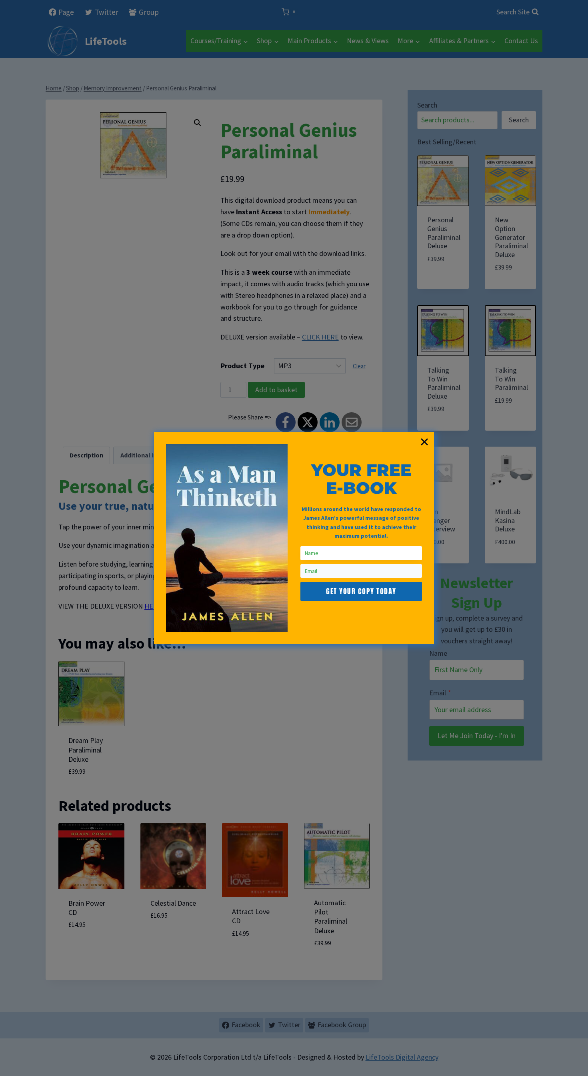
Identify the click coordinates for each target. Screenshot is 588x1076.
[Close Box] (424, 441)
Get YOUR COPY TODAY (361, 591)
